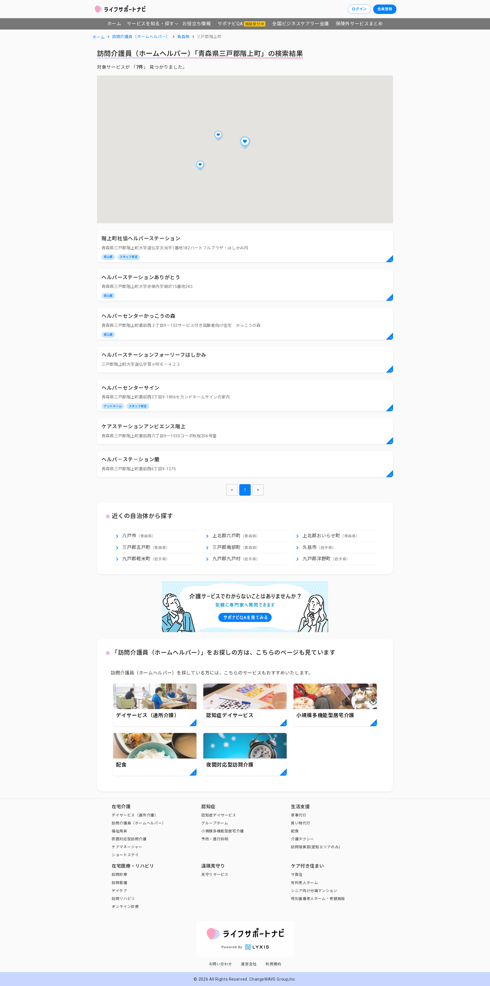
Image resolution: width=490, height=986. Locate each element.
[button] (245, 142)
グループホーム (214, 823)
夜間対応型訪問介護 (129, 839)
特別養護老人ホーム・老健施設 (318, 899)
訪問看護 (119, 883)
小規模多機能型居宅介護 (222, 831)
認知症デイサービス (218, 815)
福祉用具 (119, 831)
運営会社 (249, 964)
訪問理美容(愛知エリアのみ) (315, 847)
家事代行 (299, 815)
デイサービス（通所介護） (135, 815)
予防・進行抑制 (214, 839)
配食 (295, 831)
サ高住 (297, 874)
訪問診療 (119, 874)
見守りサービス (214, 874)
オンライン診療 (125, 906)
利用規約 (273, 964)
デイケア (119, 891)
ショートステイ (125, 855)
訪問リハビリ (123, 899)
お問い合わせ (220, 964)
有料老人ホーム (304, 883)
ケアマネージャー (127, 847)
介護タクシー (302, 839)
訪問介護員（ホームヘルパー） (139, 823)
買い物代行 (300, 823)
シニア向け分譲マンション (314, 891)
